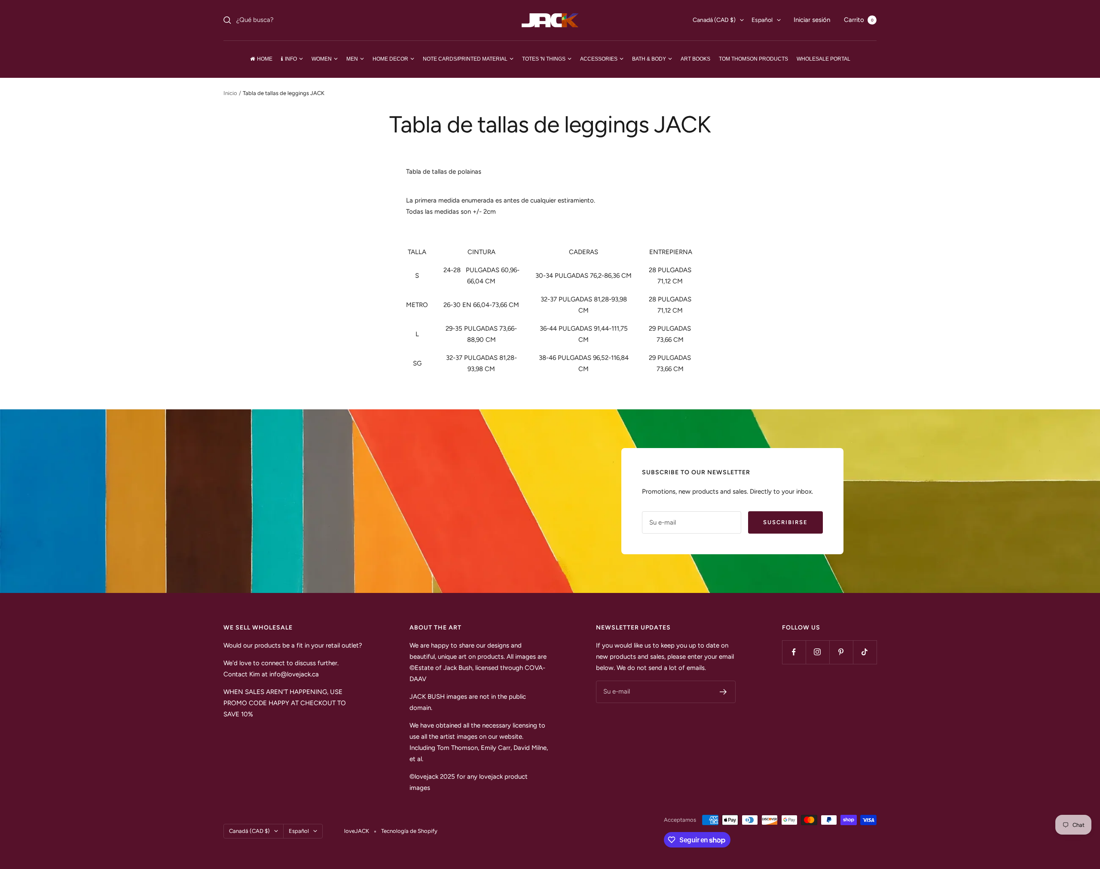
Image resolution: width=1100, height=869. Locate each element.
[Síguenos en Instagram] (817, 652)
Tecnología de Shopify (409, 831)
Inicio (230, 93)
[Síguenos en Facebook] (794, 652)
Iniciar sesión (812, 20)
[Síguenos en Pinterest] (841, 652)
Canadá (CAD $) (714, 20)
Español (762, 20)
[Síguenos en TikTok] (865, 652)
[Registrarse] (723, 692)
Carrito (859, 20)
